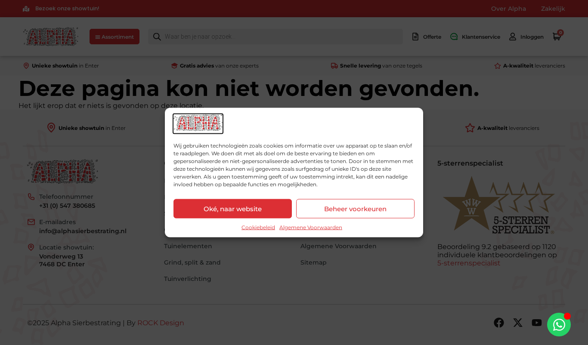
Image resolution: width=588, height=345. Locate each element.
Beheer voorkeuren (355, 208)
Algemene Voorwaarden (310, 227)
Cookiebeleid (258, 227)
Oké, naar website (233, 208)
